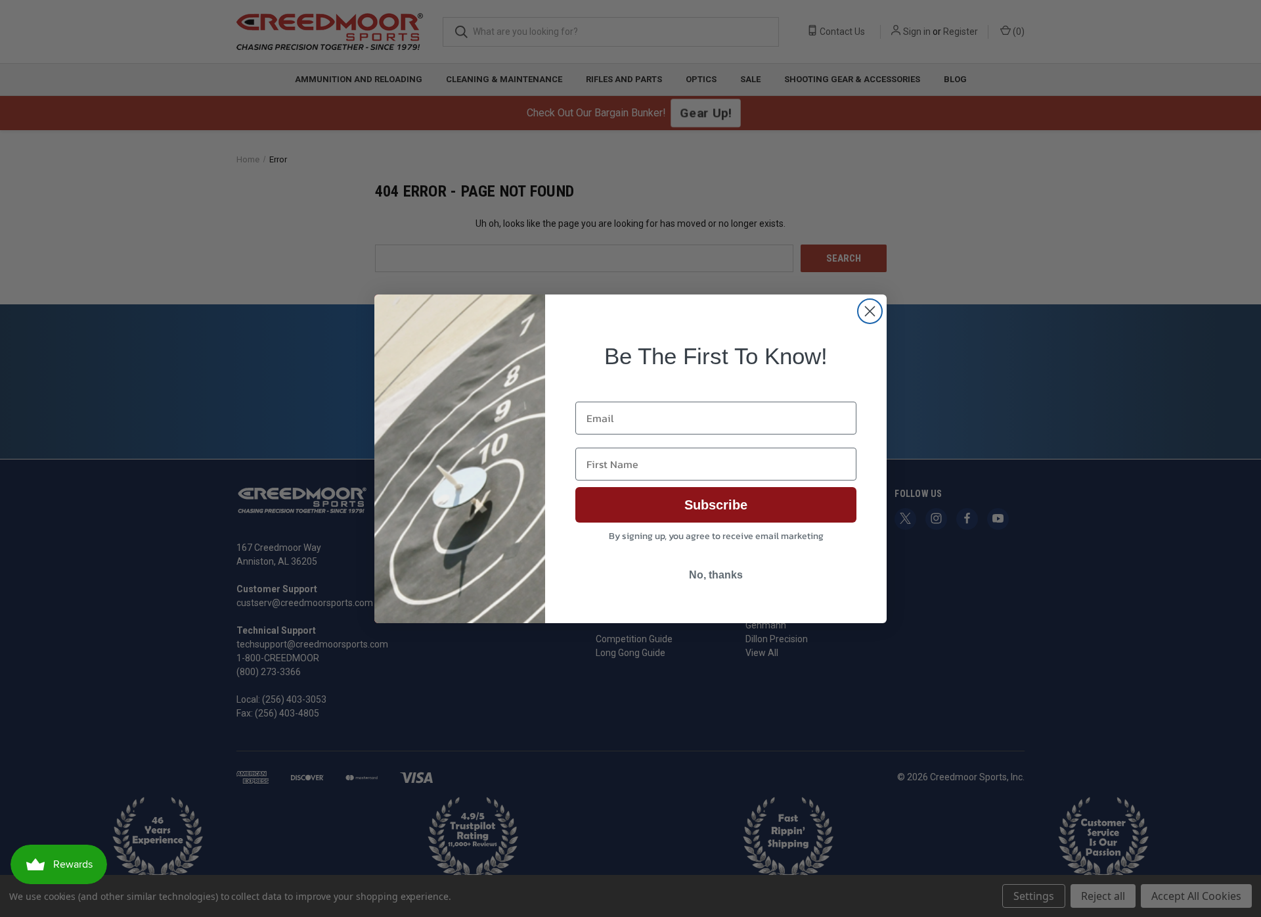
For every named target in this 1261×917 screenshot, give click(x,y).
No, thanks (716, 574)
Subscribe (715, 505)
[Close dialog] (869, 311)
